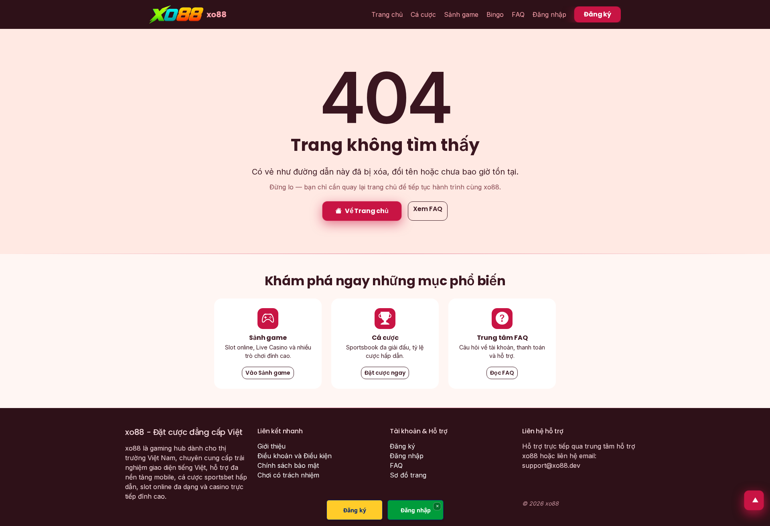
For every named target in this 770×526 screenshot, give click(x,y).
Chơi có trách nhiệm (288, 475)
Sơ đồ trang (408, 475)
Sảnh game (461, 14)
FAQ (518, 14)
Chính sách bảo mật (288, 465)
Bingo (495, 14)
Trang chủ (387, 14)
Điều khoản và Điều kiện (294, 456)
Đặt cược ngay (385, 373)
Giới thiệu (271, 446)
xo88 (217, 14)
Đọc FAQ (502, 373)
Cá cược (423, 14)
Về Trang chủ (367, 210)
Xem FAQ (427, 208)
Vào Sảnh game (267, 373)
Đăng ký (597, 14)
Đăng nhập (549, 14)
